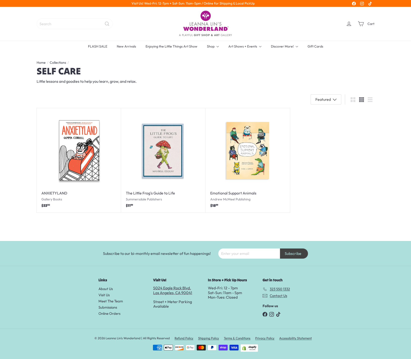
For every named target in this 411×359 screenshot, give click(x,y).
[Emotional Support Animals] (248, 160)
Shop (211, 46)
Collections (58, 63)
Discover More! (282, 46)
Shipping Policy (208, 338)
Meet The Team (110, 301)
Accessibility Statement (295, 338)
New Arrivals (126, 46)
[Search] (107, 24)
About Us (105, 288)
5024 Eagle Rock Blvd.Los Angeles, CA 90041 (172, 290)
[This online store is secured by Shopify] (249, 348)
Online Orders (109, 313)
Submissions (107, 307)
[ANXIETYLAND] (79, 160)
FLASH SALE (97, 46)
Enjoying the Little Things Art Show (171, 46)
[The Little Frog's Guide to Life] (163, 160)
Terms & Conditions (237, 338)
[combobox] (75, 24)
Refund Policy (184, 338)
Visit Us (104, 295)
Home (41, 63)
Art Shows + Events (243, 46)
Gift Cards (315, 46)
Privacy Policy (264, 338)
